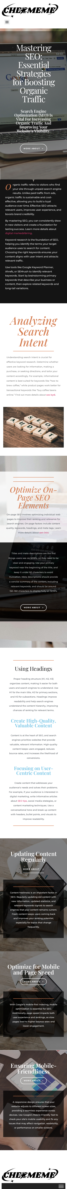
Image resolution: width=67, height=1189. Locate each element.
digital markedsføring (18, 233)
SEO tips (22, 801)
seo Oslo (44, 532)
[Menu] (7, 22)
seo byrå (50, 394)
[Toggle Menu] (61, 1186)
